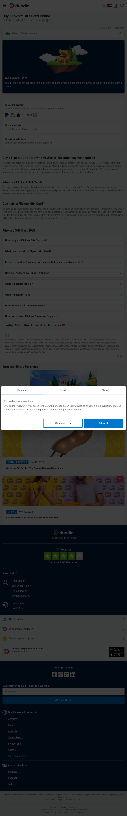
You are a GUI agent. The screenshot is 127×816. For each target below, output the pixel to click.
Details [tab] (63, 390)
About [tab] (105, 390)
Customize (61, 423)
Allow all (103, 423)
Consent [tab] (22, 390)
